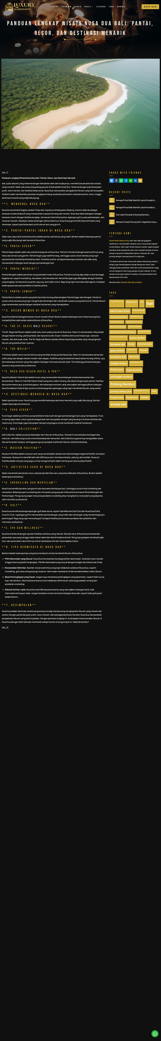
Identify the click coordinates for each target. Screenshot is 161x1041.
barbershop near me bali (134, 322)
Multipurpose (116, 369)
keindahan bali (118, 356)
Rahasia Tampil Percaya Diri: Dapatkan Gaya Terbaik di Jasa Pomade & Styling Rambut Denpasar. (136, 222)
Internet (143, 350)
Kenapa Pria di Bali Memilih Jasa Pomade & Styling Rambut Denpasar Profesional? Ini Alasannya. (135, 200)
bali (37, 178)
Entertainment (145, 344)
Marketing (134, 356)
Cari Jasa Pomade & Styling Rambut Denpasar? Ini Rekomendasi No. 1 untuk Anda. (137, 214)
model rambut (118, 363)
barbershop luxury (136, 316)
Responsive (132, 397)
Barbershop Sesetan (117, 327)
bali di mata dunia (119, 310)
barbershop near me (116, 322)
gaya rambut (117, 350)
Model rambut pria (136, 362)
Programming (116, 397)
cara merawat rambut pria (118, 337)
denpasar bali (117, 344)
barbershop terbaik (135, 326)
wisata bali (118, 404)
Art (141, 302)
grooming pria (131, 349)
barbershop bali (138, 310)
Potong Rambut (122, 384)
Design (131, 344)
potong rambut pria (120, 391)
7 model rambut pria (116, 301)
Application (131, 302)
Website (145, 397)
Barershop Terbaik (144, 331)
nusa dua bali (134, 370)
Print (154, 391)
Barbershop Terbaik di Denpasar (122, 332)
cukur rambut (137, 337)
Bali (150, 303)
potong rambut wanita (141, 390)
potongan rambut (121, 376)
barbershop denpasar (118, 317)
